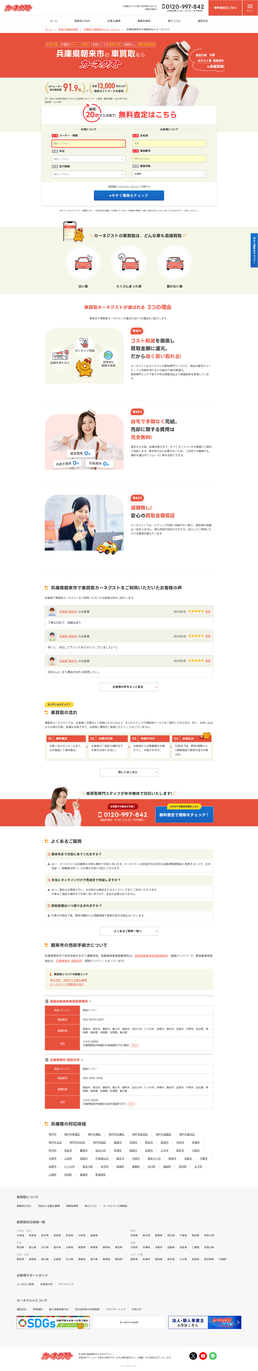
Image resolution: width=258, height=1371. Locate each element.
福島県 (94, 1235)
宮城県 (57, 1235)
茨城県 (134, 1235)
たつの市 (69, 1166)
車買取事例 (144, 20)
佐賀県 (146, 1259)
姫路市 (118, 1142)
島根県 (32, 1259)
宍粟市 (204, 1158)
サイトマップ (66, 1284)
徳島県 (81, 1259)
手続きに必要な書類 (49, 1206)
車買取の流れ (82, 20)
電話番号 (145, 150)
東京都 (195, 1235)
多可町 (105, 1166)
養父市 (120, 1158)
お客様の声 (46, 1284)
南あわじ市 (154, 1158)
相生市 (68, 1150)
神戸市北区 (55, 1142)
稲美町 (120, 1166)
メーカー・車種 (68, 135)
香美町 (84, 1174)
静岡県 (106, 1247)
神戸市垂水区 (187, 1134)
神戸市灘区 (94, 1134)
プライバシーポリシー (129, 186)
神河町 (183, 1166)
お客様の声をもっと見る (128, 686)
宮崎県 (195, 1259)
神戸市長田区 (140, 1134)
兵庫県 (63, 611)
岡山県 (45, 1259)
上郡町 (53, 1174)
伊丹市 (53, 1150)
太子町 (198, 1166)
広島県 (57, 1259)
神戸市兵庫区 (116, 1134)
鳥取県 (20, 1259)
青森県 (32, 1235)
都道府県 (145, 166)
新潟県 (20, 1247)
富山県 (32, 1247)
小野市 (53, 1158)
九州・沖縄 (136, 1254)
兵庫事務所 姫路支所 (69, 960)
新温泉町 (100, 1174)
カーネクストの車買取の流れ (67, 984)
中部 (19, 1242)
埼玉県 (171, 1235)
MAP (134, 1045)
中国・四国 (23, 1254)
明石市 (149, 1142)
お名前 (144, 135)
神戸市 (53, 1134)
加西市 (84, 1158)
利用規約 (112, 186)
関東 (132, 1230)
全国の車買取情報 (68, 29)
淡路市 (188, 1158)
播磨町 (136, 1166)
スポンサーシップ (115, 1309)
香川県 (94, 1259)
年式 (62, 151)
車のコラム (174, 20)
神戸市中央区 (77, 1142)
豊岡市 (84, 1150)
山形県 (81, 1235)
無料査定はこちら (225, 7)
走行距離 (64, 166)
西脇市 (133, 1150)
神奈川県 (209, 1235)
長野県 (81, 1247)
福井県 (57, 1247)
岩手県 (45, 1235)
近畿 (132, 1242)
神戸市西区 (99, 1142)
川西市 (196, 1150)
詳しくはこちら (127, 772)
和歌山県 (209, 1247)
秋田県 (69, 1235)
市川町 (152, 1166)
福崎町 (167, 1166)
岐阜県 (94, 1247)
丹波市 (136, 1158)
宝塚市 (149, 1150)
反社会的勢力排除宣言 (87, 1309)
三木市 (164, 1150)
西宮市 (165, 1142)
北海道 (20, 1235)
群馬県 (158, 1235)
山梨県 (69, 1247)
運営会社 (203, 20)
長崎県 (158, 1259)
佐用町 (68, 1174)
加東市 (53, 1166)
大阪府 (134, 1247)
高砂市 (180, 1150)
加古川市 (100, 1150)
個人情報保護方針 (59, 1309)
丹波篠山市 (102, 1158)
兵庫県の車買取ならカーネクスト (102, 29)
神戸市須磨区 (163, 1134)
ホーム (53, 20)
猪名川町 (87, 1166)
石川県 (45, 1247)
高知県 (118, 1259)
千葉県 (183, 1235)
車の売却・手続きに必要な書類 (68, 980)
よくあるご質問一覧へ (128, 931)
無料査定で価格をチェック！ (184, 815)
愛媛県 (106, 1259)
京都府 (158, 1247)
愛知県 (118, 1247)
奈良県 (183, 1247)
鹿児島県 (209, 1259)
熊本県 (171, 1259)
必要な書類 (113, 20)
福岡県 (134, 1259)
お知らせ (136, 1309)
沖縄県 (222, 1259)
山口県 (69, 1259)
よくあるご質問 (25, 1284)
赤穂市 (118, 1150)
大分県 (183, 1259)
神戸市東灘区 (72, 1134)
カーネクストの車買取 (115, 1206)
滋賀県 (171, 1247)
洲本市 (180, 1142)
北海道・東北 (24, 1230)
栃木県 (146, 1235)
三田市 (68, 1158)
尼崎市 (133, 1142)
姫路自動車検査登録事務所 (151, 955)
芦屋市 (196, 1142)
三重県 (195, 1247)
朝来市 (73, 611)
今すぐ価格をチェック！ (254, 250)
